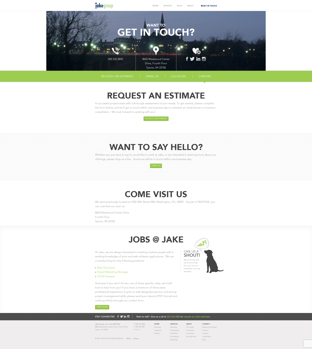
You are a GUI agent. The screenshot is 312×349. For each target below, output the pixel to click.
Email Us (152, 76)
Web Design (174, 330)
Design (156, 333)
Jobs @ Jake (206, 336)
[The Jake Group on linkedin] (198, 59)
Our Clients (190, 330)
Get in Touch (210, 6)
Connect (206, 324)
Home (128, 338)
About (190, 6)
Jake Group (104, 5)
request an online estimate (197, 316)
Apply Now (102, 307)
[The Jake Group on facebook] (187, 59)
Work (155, 6)
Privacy (136, 338)
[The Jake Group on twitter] (192, 59)
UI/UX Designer (106, 276)
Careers (204, 76)
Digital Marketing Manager (112, 272)
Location (178, 76)
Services (167, 6)
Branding (157, 327)
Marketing (173, 340)
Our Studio (190, 327)
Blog (179, 6)
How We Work (191, 336)
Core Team (190, 333)
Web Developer (106, 267)
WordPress (174, 333)
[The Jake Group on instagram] (204, 59)
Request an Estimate (117, 76)
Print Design (174, 336)
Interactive (157, 330)
